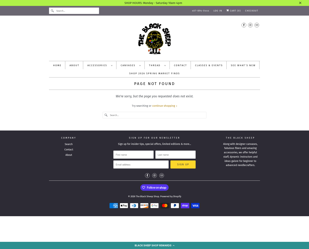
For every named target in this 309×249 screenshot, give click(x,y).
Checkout (251, 11)
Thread (156, 65)
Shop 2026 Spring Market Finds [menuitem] (154, 73)
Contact (68, 149)
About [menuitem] (74, 65)
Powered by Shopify (170, 196)
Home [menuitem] (57, 65)
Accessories (98, 65)
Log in (218, 11)
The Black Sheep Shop (147, 196)
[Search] (52, 11)
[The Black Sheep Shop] (154, 39)
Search (69, 144)
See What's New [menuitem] (243, 65)
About (68, 154)
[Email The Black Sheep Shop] (256, 25)
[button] (154, 245)
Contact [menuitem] (180, 65)
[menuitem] (100, 65)
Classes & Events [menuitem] (209, 65)
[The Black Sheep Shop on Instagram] (250, 25)
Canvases (129, 65)
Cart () (235, 11)
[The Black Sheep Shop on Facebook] (244, 25)
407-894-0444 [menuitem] (200, 11)
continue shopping (164, 105)
